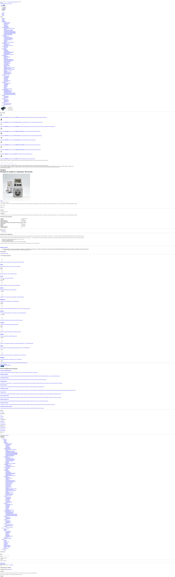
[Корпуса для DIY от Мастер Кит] (7, 110)
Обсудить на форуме (3, 364)
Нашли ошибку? (2, 430)
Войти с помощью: (3, 560)
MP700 (1, 345)
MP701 (1, 264)
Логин (1, 554)
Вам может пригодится (23, 362)
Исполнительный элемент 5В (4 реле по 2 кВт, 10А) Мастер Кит (10, 266)
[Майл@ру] (0, 561)
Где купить (5, 3)
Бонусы (1, 2)
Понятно (2, 576)
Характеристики (3, 362)
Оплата (8, 3)
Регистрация (11, 564)
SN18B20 (2, 322)
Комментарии (18, 362)
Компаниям (2, 421)
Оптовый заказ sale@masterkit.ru (13, 1)
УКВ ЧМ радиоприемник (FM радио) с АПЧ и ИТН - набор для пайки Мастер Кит (13, 312)
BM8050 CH (2, 299)
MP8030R (2, 357)
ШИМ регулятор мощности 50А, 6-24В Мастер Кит (8, 289)
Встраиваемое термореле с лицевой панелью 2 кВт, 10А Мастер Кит (11, 359)
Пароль (1, 556)
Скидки (1, 3)
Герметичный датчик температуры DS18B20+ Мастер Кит (9, 324)
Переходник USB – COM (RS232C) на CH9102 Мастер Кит (9, 301)
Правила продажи (3, 427)
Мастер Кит (6, 435)
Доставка (10, 3)
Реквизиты (2, 416)
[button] (4, 7)
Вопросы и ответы (4, 247)
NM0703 (2, 311)
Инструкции (8, 362)
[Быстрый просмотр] (2, 282)
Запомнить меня (4, 558)
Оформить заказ (9, 569)
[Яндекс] (1, 561)
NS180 (1, 276)
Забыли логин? (2, 563)
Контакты (1, 418)
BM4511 (2, 287)
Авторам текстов (3, 424)
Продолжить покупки (3, 569)
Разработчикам (2, 422)
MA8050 (2, 334)
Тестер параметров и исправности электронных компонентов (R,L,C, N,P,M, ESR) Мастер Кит (15, 347)
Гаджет (1, 200)
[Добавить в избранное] (2, 272)
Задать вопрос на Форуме (4, 253)
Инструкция (4, 231)
